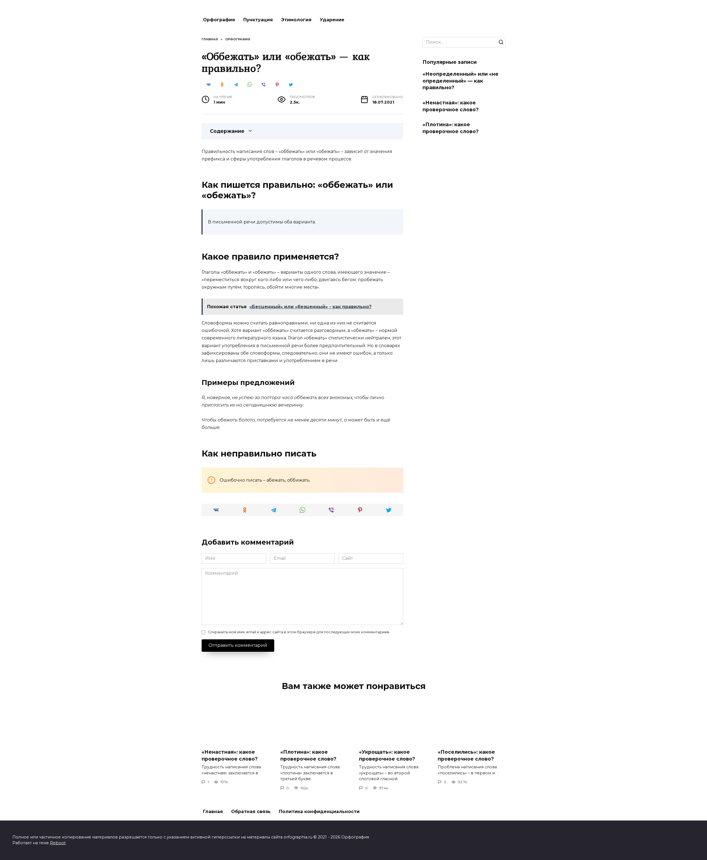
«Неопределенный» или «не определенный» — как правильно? (460, 80)
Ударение (332, 19)
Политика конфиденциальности (319, 811)
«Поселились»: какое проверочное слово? (466, 755)
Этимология (296, 19)
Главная (213, 811)
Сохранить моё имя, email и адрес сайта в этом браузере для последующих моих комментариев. (299, 632)
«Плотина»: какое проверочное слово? (451, 128)
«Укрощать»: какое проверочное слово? (387, 755)
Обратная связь (251, 811)
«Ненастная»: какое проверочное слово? (451, 106)
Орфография (219, 19)
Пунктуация (258, 19)
